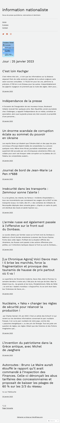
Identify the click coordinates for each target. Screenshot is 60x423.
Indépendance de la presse (22, 101)
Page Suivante (7, 408)
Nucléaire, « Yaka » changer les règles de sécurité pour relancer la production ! (29, 307)
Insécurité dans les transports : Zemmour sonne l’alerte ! (25, 190)
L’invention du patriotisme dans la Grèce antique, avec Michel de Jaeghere (27, 346)
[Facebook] (7, 34)
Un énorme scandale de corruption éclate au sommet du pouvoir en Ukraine (28, 134)
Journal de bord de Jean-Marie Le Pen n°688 (27, 172)
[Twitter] (3, 34)
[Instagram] (11, 34)
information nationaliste (25, 9)
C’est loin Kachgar (15, 71)
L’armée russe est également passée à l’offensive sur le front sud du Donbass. (29, 225)
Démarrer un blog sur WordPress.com (30, 417)
